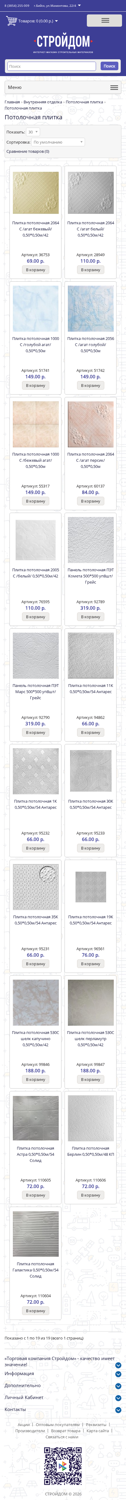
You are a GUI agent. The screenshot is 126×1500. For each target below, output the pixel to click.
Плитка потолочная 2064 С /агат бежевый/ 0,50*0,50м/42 (35, 229)
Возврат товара (65, 1430)
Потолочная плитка (84, 102)
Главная (12, 102)
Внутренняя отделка (43, 102)
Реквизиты (96, 1424)
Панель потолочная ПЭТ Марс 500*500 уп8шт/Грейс (36, 691)
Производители (30, 1430)
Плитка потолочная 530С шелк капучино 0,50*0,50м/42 (35, 1038)
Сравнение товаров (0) (27, 151)
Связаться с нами (62, 1437)
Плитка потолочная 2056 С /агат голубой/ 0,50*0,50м (90, 344)
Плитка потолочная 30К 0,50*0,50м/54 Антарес (90, 804)
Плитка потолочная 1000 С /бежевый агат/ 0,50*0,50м (35, 460)
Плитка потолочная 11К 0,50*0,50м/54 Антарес (90, 688)
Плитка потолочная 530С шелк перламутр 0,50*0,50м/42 (90, 1038)
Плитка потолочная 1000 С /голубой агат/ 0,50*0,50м (35, 344)
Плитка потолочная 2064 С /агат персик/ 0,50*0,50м (90, 460)
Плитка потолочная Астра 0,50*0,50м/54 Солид (35, 1154)
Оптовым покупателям (58, 1424)
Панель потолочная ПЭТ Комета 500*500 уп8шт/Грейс (91, 576)
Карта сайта (98, 1430)
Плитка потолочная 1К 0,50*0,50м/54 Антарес (35, 804)
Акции (24, 1424)
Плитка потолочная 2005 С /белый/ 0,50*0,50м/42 (35, 573)
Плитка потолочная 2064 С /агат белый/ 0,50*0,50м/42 (90, 229)
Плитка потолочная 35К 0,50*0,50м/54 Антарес (35, 920)
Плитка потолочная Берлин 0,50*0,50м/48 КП (90, 1151)
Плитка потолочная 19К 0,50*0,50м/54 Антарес (90, 920)
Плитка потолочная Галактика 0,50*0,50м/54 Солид (35, 1270)
